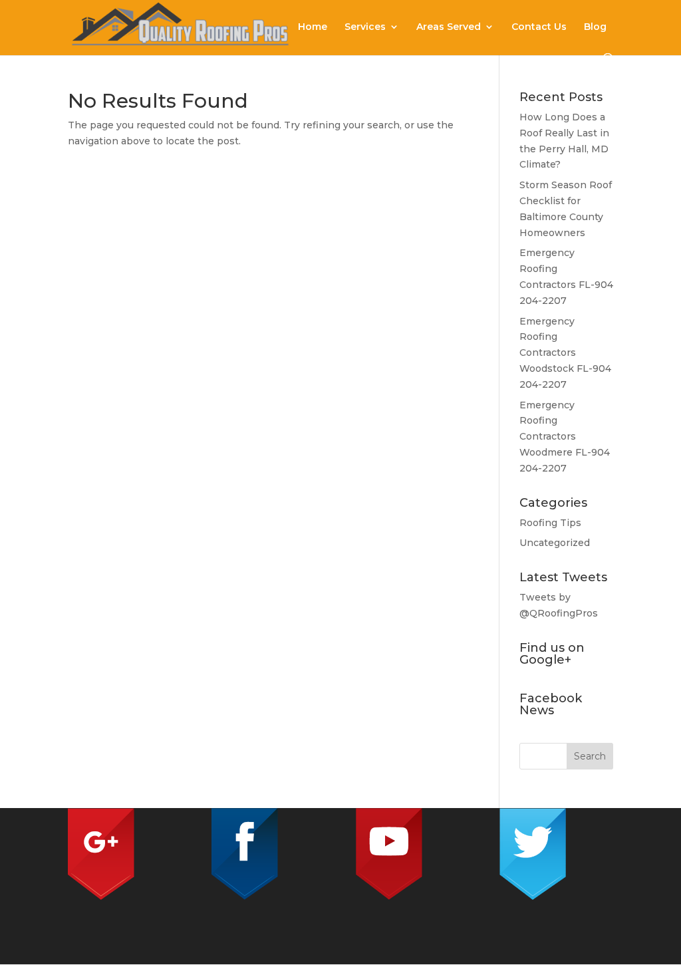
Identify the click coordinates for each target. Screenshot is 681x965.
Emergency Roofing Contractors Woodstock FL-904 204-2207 (565, 352)
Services (365, 27)
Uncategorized (554, 543)
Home (312, 27)
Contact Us (539, 27)
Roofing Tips (550, 523)
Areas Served (448, 27)
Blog (595, 27)
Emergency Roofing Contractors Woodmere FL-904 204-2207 (564, 436)
